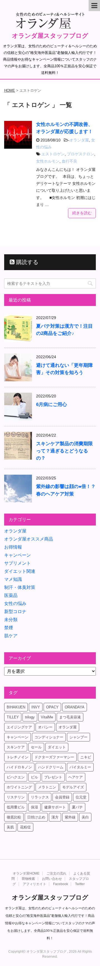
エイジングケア (19, 727)
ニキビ (85, 757)
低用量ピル (16, 807)
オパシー (45, 727)
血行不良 (69, 161)
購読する (26, 262)
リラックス (40, 797)
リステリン (16, 797)
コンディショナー (48, 737)
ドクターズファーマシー (54, 757)
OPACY (52, 707)
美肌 (10, 827)
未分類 (11, 619)
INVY (35, 707)
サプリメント (17, 563)
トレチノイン (17, 757)
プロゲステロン (80, 154)
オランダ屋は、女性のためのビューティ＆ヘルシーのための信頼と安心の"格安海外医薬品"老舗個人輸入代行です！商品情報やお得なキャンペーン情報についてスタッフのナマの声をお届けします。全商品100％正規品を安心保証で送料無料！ (50, 923)
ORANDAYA (74, 707)
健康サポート (55, 807)
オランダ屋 (79, 140)
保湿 (34, 807)
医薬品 (11, 595)
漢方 (55, 817)
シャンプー (78, 737)
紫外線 (70, 817)
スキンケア (16, 747)
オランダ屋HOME (26, 873)
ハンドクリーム (50, 767)
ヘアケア (75, 777)
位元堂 (81, 797)
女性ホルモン (47, 161)
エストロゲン (53, 154)
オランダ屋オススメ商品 (28, 539)
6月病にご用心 (51, 404)
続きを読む (82, 213)
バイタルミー (80, 767)
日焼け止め (36, 817)
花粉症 (25, 827)
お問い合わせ (52, 879)
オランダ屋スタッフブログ (50, 35)
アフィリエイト (34, 884)
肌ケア (11, 635)
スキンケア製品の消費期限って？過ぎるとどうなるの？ (64, 451)
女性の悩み (15, 603)
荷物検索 (28, 879)
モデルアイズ (73, 787)
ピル (34, 777)
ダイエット (57, 747)
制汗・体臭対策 (19, 587)
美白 (85, 817)
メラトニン (47, 787)
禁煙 (8, 627)
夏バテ (77, 807)
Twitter (80, 884)
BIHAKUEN (16, 707)
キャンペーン (17, 555)
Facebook (60, 884)
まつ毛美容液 (70, 717)
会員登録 (62, 797)
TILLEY (13, 717)
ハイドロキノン (19, 767)
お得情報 (13, 547)
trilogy (30, 717)
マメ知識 (13, 579)
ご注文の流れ (56, 873)
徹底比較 (14, 817)
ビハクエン (16, 777)
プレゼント (53, 777)
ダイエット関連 (19, 571)
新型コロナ (15, 611)
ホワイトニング (19, 787)
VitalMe (47, 717)
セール (36, 747)
